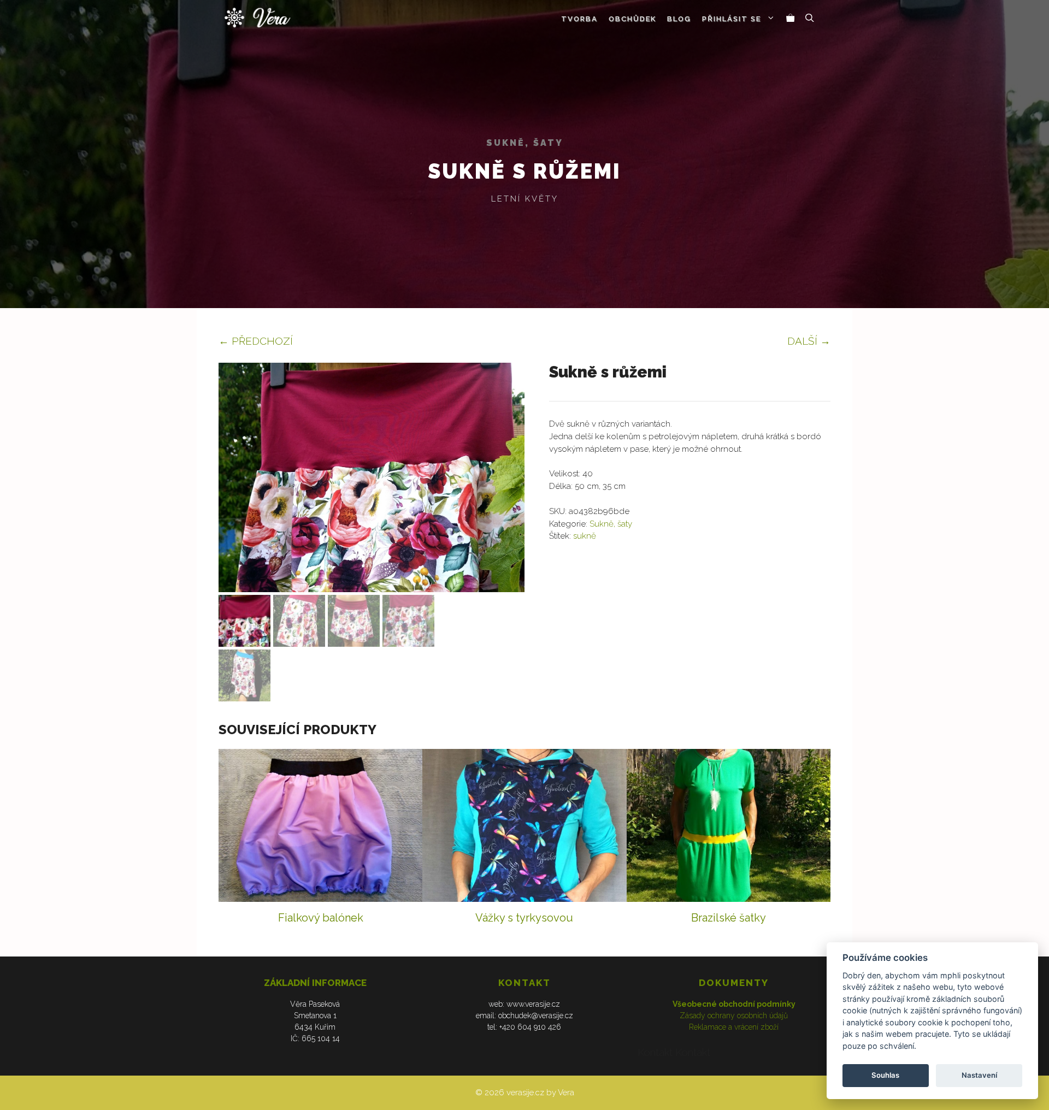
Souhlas (885, 1075)
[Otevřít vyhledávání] (810, 19)
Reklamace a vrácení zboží (734, 1027)
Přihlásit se (731, 19)
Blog (679, 19)
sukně (584, 536)
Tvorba (579, 19)
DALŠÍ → (808, 341)
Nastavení (979, 1075)
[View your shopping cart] (790, 19)
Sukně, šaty (524, 143)
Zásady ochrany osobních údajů (734, 1015)
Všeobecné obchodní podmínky (734, 1004)
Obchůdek (632, 19)
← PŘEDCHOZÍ (256, 341)
